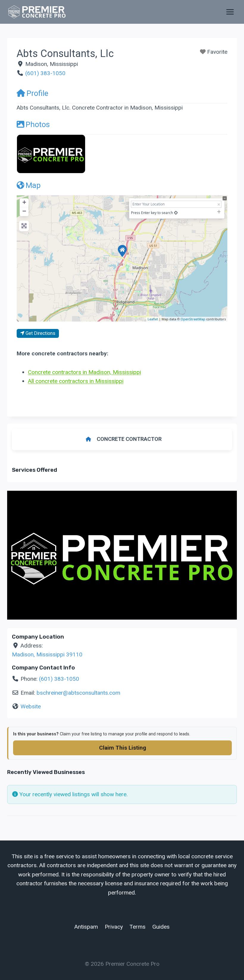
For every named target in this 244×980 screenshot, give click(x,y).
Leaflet (153, 319)
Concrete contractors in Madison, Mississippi (84, 372)
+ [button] (24, 202)
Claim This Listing (122, 747)
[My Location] (176, 212)
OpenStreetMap (193, 319)
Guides (161, 926)
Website (31, 706)
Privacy (114, 926)
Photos (38, 124)
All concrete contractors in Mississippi (75, 381)
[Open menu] (230, 12)
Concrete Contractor (129, 439)
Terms (137, 926)
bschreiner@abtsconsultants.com (78, 692)
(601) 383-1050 (45, 73)
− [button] (24, 211)
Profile (37, 93)
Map (33, 185)
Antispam (86, 926)
